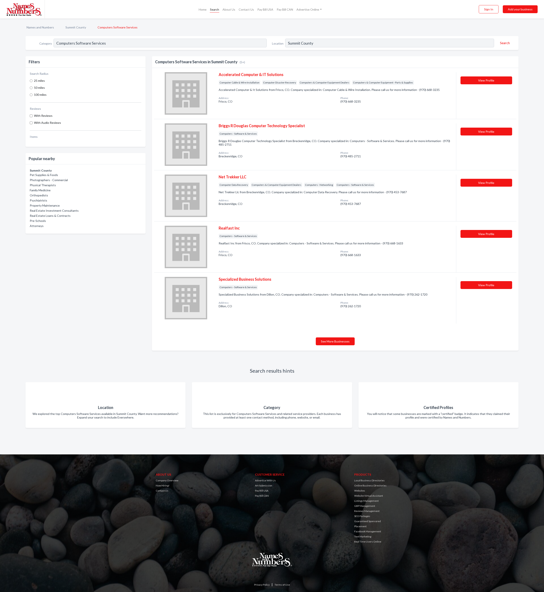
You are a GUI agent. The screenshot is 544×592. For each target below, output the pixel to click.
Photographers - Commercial (49, 180)
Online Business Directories (370, 485)
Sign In (488, 9)
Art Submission (263, 485)
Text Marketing (362, 536)
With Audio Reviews (47, 122)
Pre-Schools (38, 221)
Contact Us (246, 9)
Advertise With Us (265, 480)
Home (203, 9)
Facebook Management (367, 531)
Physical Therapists (43, 185)
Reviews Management (367, 511)
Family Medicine (40, 190)
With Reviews (43, 115)
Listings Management (366, 500)
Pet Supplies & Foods (44, 175)
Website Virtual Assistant (368, 495)
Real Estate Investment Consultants (54, 210)
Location (277, 43)
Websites (359, 490)
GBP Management (364, 505)
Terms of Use (282, 584)
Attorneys (37, 226)
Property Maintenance (45, 205)
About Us (228, 9)
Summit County (75, 27)
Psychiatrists (38, 200)
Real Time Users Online (367, 541)
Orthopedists (39, 195)
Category (45, 43)
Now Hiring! (163, 485)
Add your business (520, 9)
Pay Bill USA (265, 9)
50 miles (39, 87)
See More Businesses (335, 341)
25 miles (39, 80)
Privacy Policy (262, 584)
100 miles (40, 94)
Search (214, 9)
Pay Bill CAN (285, 9)
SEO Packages (362, 516)
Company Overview (167, 480)
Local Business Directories (369, 480)
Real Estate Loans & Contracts (50, 215)
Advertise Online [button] (307, 9)
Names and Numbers (40, 27)
